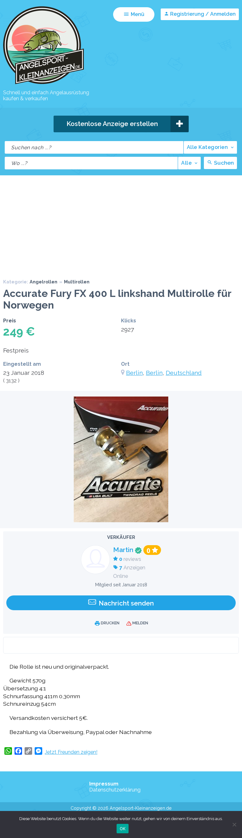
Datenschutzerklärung (115, 790)
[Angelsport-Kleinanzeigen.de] (43, 84)
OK (123, 828)
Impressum (103, 784)
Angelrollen (43, 281)
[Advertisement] (121, 222)
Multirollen (76, 281)
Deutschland (184, 372)
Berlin (134, 372)
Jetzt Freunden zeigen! (71, 752)
